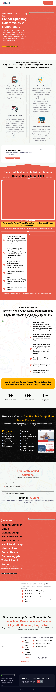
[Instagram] (38, 681)
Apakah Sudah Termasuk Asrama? (14, 483)
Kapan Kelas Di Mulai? (11, 489)
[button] (28, 483)
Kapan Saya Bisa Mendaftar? (13, 486)
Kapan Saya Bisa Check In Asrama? (14, 493)
